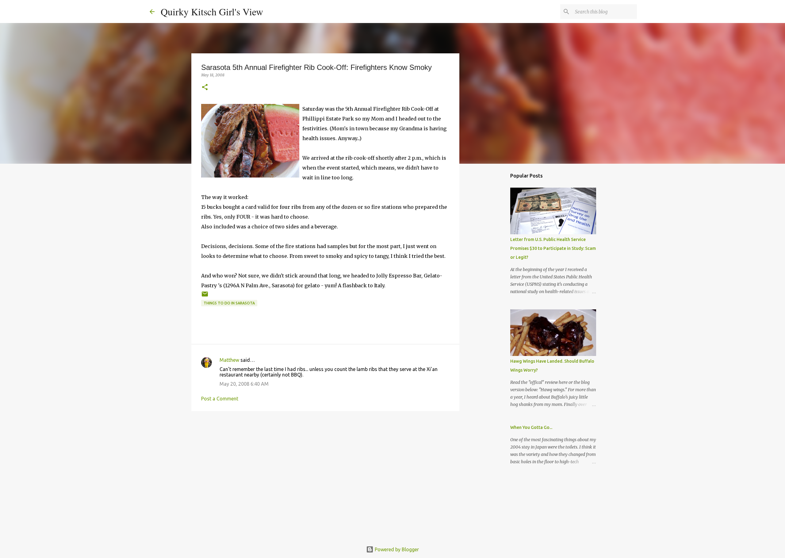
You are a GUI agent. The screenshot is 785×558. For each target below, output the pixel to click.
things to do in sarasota (229, 303)
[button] (205, 87)
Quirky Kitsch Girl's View (212, 11)
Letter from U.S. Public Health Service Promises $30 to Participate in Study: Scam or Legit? (553, 248)
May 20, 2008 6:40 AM (244, 384)
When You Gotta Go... (531, 427)
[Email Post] (205, 296)
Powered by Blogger (396, 549)
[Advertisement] (325, 463)
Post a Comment (219, 398)
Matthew (229, 360)
